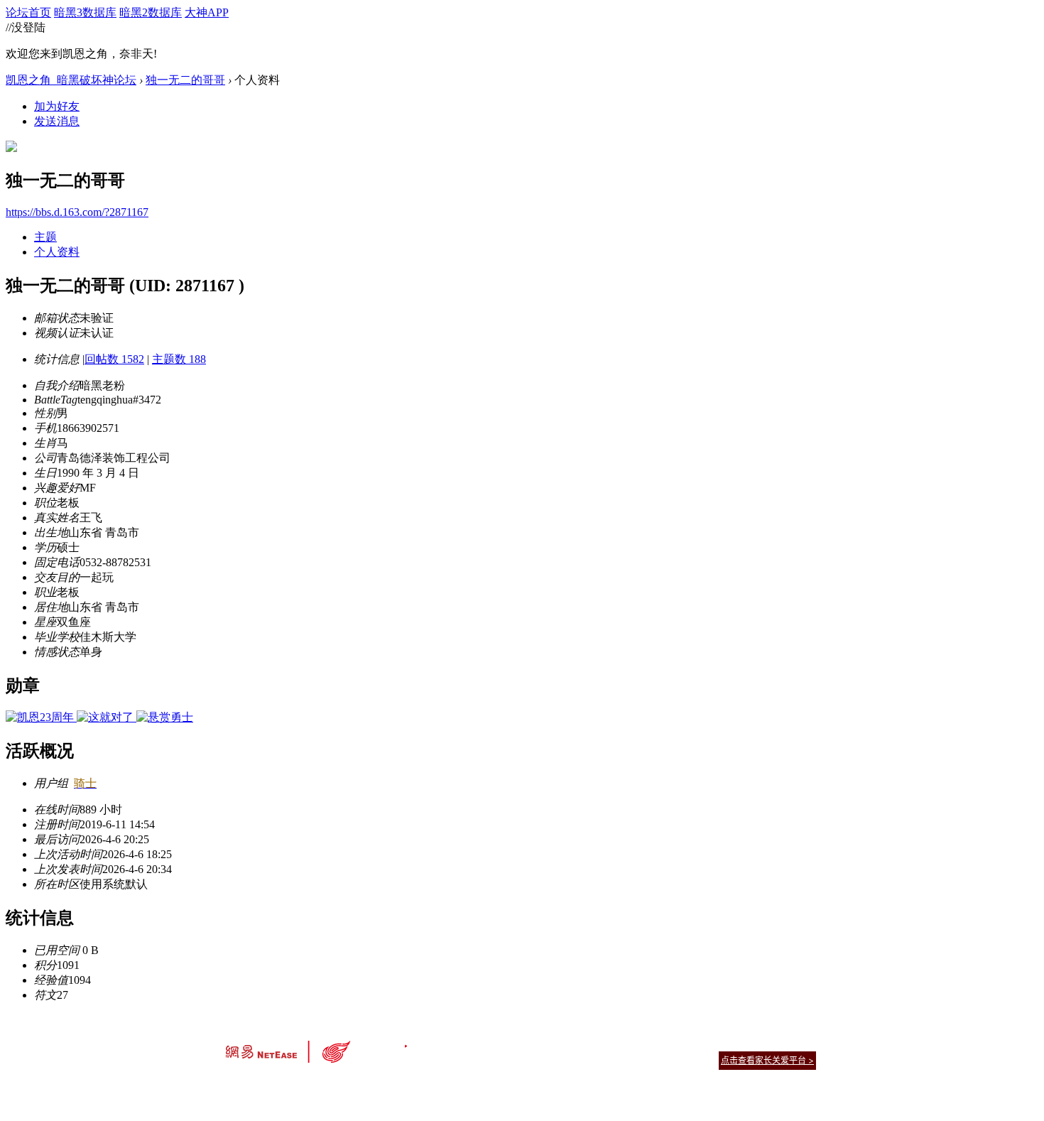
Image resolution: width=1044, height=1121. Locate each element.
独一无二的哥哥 (185, 80)
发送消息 (57, 121)
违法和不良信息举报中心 (273, 1085)
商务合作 (756, 1042)
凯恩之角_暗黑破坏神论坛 (71, 80)
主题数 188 (179, 359)
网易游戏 (714, 1042)
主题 (45, 237)
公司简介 (458, 1042)
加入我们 (799, 1042)
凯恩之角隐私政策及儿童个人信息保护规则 (608, 1042)
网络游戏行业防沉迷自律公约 (622, 1059)
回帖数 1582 (114, 359)
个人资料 (57, 252)
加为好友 (57, 106)
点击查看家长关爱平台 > (767, 1060)
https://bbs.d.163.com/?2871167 (77, 212)
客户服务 (501, 1042)
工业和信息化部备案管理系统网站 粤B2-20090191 (423, 1085)
